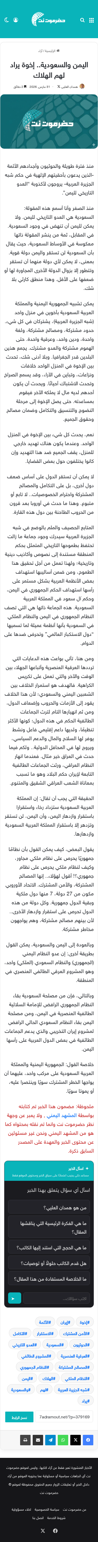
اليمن (26, 1378)
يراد (84, 1400)
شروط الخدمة (56, 1517)
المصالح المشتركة (73, 1366)
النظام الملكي (76, 1378)
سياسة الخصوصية (47, 1509)
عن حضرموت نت (74, 1509)
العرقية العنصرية (74, 1355)
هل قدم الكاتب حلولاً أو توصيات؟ (54, 1262)
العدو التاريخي (23, 1344)
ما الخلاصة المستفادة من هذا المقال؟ (50, 1278)
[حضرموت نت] (49, 19)
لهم (43, 1389)
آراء (40, 50)
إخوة (83, 1321)
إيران (64, 1321)
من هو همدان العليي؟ (65, 1206)
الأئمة (44, 1321)
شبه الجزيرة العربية (72, 1389)
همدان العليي (69, 86)
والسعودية (19, 1389)
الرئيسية (50, 50)
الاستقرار (44, 1333)
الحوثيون (80, 1344)
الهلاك (48, 1378)
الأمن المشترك (75, 1333)
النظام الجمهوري (33, 1366)
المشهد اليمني (62, 1114)
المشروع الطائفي (35, 1355)
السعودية (54, 1344)
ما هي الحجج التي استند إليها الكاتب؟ (51, 1246)
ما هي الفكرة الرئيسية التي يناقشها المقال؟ (53, 1226)
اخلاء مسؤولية (21, 1509)
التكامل (19, 1333)
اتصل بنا (38, 1517)
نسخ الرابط (19, 1417)
